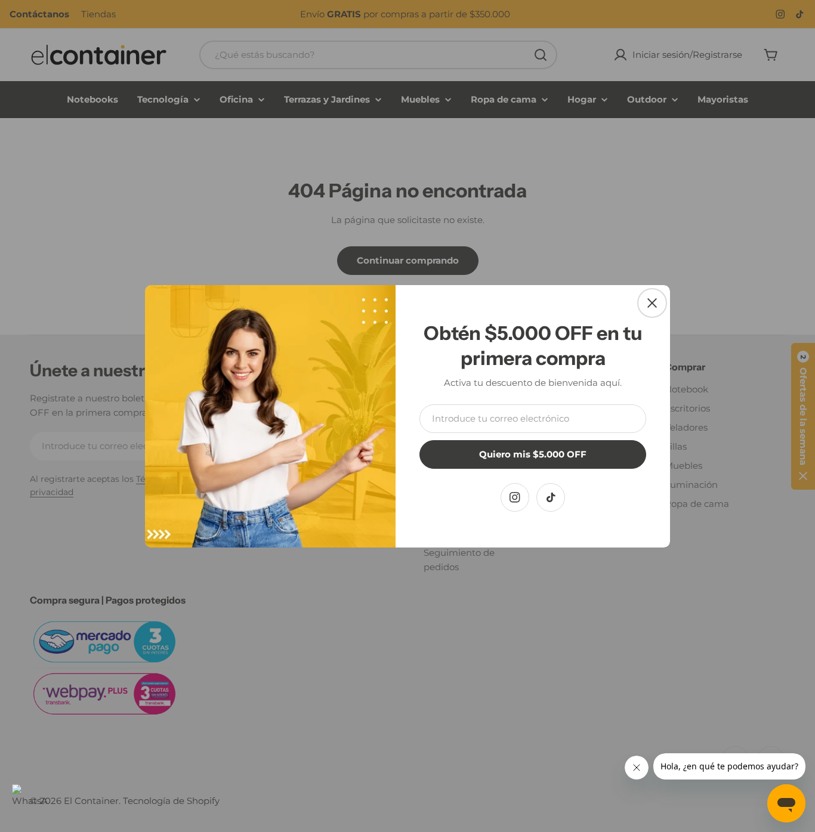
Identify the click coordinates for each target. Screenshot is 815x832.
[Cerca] (652, 303)
